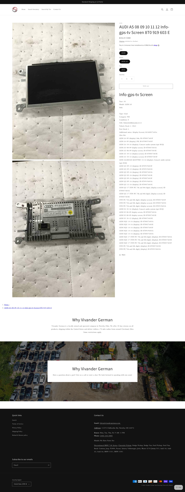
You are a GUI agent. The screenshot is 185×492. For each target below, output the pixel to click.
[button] (162, 9)
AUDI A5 (125, 61)
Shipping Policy (17, 431)
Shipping (121, 41)
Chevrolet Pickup (124, 445)
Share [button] (123, 255)
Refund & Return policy (20, 435)
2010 (123, 70)
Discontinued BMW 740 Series (105, 445)
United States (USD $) (20, 484)
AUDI (123, 53)
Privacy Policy (16, 427)
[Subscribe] (48, 465)
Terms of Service (17, 424)
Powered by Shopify (168, 485)
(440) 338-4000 (106, 435)
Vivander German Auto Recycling (154, 485)
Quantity (121, 75)
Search (14, 420)
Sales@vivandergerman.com (110, 423)
